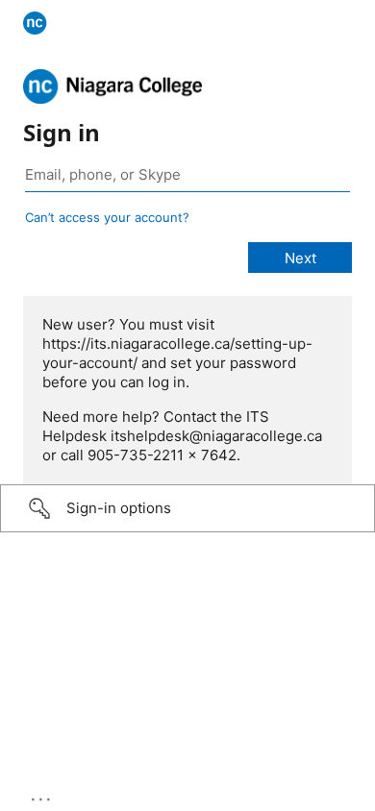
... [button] (42, 794)
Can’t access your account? (107, 217)
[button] (187, 508)
